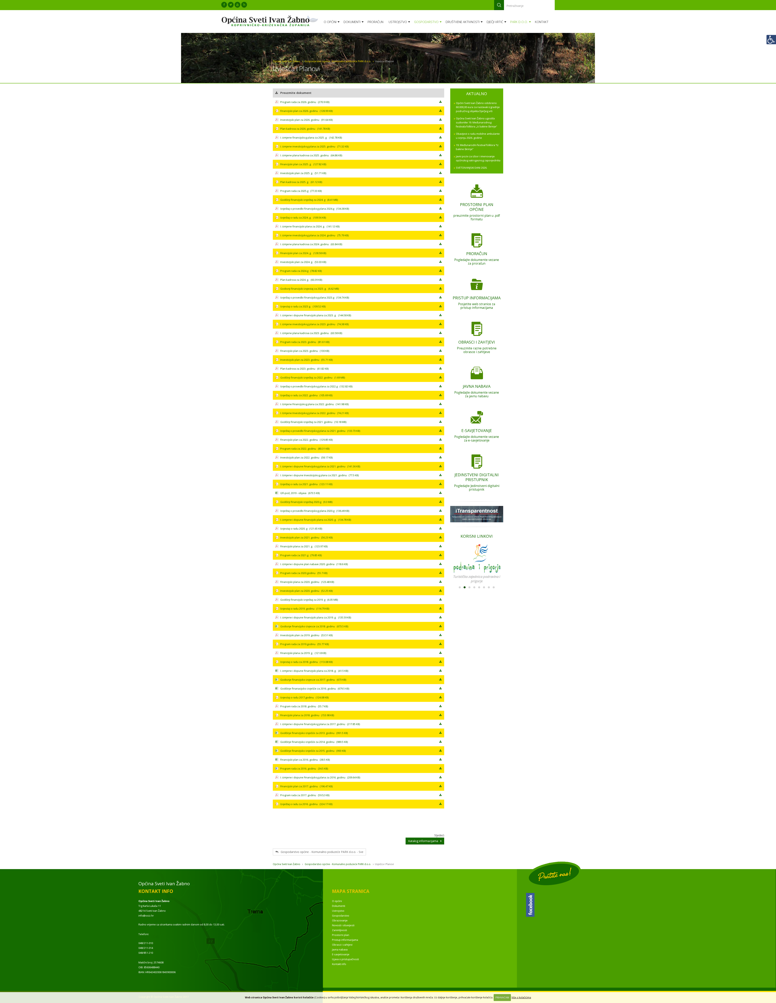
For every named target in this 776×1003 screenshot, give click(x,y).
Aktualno (476, 93)
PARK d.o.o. (519, 22)
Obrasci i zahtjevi (342, 944)
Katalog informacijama (424, 841)
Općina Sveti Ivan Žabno (286, 61)
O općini (330, 22)
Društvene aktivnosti (463, 22)
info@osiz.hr (146, 915)
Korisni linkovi (477, 536)
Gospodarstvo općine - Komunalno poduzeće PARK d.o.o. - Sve (320, 852)
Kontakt (541, 22)
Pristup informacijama (345, 940)
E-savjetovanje (340, 954)
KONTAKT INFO (155, 891)
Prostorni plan (340, 935)
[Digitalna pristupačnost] (771, 39)
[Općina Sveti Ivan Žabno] (271, 20)
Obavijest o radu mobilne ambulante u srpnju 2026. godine (478, 136)
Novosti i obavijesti (343, 925)
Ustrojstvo (398, 22)
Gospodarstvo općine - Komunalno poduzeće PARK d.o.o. (338, 61)
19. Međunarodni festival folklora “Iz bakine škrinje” (477, 147)
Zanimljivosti (339, 930)
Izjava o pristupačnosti (345, 959)
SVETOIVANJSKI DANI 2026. (471, 167)
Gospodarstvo (426, 22)
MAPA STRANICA (350, 891)
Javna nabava (340, 949)
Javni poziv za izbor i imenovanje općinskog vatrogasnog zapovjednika (478, 158)
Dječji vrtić (495, 22)
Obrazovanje (340, 920)
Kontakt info (339, 964)
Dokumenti (352, 22)
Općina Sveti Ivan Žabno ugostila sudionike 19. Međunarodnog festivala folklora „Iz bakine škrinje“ (476, 122)
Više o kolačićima (521, 997)
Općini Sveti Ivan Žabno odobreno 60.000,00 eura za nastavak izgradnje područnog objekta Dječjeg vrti (478, 107)
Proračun (375, 22)
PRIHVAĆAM (502, 997)
